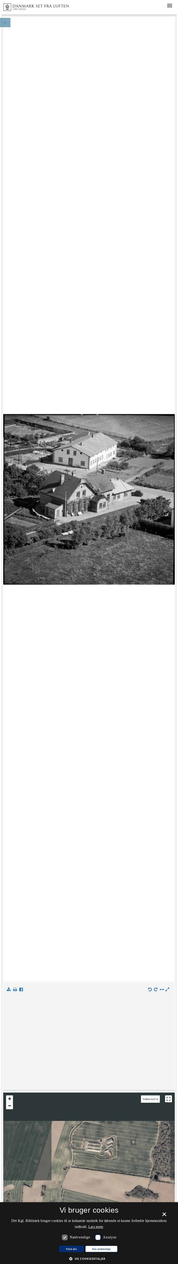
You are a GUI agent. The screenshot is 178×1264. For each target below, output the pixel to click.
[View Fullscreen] (168, 1098)
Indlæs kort (149, 1099)
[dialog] (89, 1233)
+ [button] (9, 1099)
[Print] (16, 990)
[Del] (22, 990)
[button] (89, 1258)
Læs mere (95, 1227)
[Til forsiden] (34, 6)
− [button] (9, 1106)
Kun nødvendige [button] (101, 1249)
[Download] (10, 990)
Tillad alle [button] (71, 1249)
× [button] (164, 1216)
